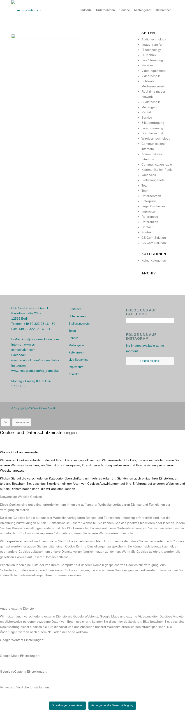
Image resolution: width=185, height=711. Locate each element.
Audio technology (153, 39)
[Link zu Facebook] (156, 408)
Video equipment (153, 71)
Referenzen (149, 222)
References (149, 216)
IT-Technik (148, 55)
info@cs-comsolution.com (40, 339)
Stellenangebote (153, 180)
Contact (147, 227)
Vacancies (148, 175)
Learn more (22, 422)
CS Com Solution (153, 237)
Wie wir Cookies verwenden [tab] (19, 452)
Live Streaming (152, 60)
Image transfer (151, 44)
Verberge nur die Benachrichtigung (112, 705)
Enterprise (148, 201)
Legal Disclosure (153, 206)
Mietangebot (150, 107)
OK (5, 422)
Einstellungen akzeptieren (67, 705)
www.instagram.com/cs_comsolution (37, 370)
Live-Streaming (152, 128)
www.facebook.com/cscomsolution (35, 360)
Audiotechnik (150, 102)
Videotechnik (150, 76)
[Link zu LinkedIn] (170, 408)
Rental (146, 112)
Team (145, 185)
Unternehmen (151, 196)
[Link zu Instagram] (163, 408)
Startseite (75, 309)
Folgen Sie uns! (150, 361)
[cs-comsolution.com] (27, 10)
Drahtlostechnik (152, 133)
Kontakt (146, 232)
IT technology (151, 49)
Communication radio (156, 164)
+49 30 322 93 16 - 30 (39, 323)
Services (147, 65)
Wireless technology (155, 138)
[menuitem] (85, 10)
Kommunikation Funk (156, 169)
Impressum (149, 211)
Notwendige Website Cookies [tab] (21, 496)
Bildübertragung (152, 122)
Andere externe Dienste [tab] (17, 608)
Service (146, 117)
